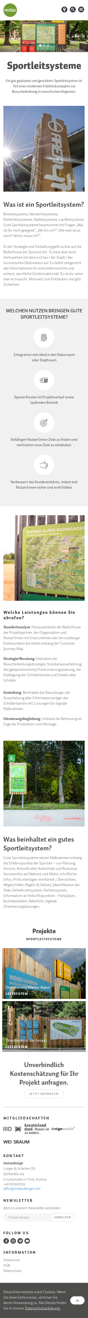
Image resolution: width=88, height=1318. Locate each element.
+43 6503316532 (14, 1184)
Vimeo (20, 1241)
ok (77, 1300)
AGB (6, 1265)
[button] (40, 45)
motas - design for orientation (10, 10)
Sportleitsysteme (44, 939)
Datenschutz (12, 1271)
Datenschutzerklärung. (42, 1308)
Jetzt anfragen (44, 1094)
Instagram (13, 1241)
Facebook (6, 1241)
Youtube (27, 1241)
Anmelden (62, 1217)
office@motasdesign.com (22, 1189)
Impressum (11, 1260)
